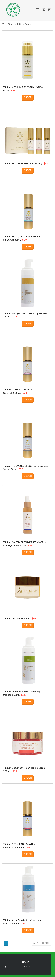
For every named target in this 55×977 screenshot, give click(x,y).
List (38, 943)
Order (27, 97)
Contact (28, 966)
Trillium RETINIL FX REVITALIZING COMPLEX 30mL (21, 391)
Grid (47, 943)
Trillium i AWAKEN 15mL (16, 618)
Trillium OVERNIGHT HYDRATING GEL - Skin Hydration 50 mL (24, 544)
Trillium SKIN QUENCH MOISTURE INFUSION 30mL (21, 238)
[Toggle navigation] (37, 10)
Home (25, 962)
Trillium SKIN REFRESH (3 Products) (22, 163)
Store (10, 24)
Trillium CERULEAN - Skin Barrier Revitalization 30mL (21, 846)
